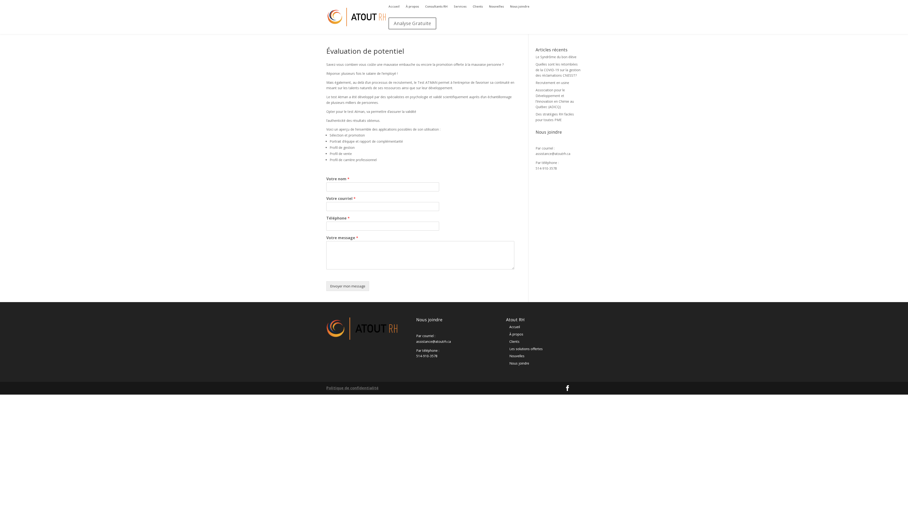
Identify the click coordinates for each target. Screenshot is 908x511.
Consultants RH (436, 7)
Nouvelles (496, 7)
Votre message (342, 237)
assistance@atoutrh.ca (553, 153)
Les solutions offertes (526, 349)
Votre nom (337, 178)
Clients (478, 7)
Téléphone (338, 218)
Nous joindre (519, 7)
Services (460, 7)
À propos (412, 7)
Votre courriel (341, 198)
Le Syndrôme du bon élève (556, 57)
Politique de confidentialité (352, 388)
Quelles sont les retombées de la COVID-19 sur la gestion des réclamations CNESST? (558, 70)
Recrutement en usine (552, 82)
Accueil (394, 7)
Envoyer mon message (347, 286)
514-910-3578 (546, 168)
